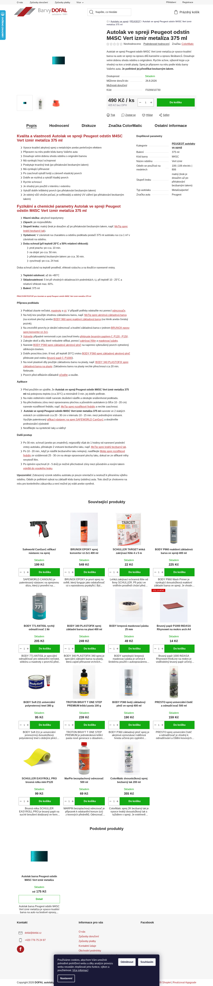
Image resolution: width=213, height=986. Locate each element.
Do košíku (176, 102)
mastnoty (56, 310)
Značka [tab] (125, 125)
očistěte (63, 375)
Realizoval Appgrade (184, 982)
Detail (39, 899)
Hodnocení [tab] (59, 125)
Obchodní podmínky (90, 950)
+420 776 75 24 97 (35, 940)
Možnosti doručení (117, 85)
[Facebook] (20, 949)
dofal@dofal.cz (33, 932)
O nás (20, 2)
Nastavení (66, 978)
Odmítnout (127, 962)
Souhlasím (146, 962)
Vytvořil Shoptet (162, 982)
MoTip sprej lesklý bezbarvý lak (108, 447)
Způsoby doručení (39, 2)
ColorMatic (188, 44)
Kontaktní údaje (87, 946)
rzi (65, 310)
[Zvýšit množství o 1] (151, 102)
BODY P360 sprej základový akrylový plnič (57, 345)
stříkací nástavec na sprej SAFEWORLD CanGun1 (75, 419)
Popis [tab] (31, 125)
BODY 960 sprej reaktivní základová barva (77, 319)
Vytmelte (28, 336)
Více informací (80, 970)
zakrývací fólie (88, 340)
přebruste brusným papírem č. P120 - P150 (104, 336)
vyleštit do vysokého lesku (37, 468)
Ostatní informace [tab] (171, 125)
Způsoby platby (62, 2)
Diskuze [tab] (89, 125)
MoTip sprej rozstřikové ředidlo (78, 406)
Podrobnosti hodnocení (156, 44)
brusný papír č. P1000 (60, 358)
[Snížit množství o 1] (140, 102)
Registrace (187, 2)
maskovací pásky (108, 340)
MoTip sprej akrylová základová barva (105, 315)
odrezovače (118, 310)
